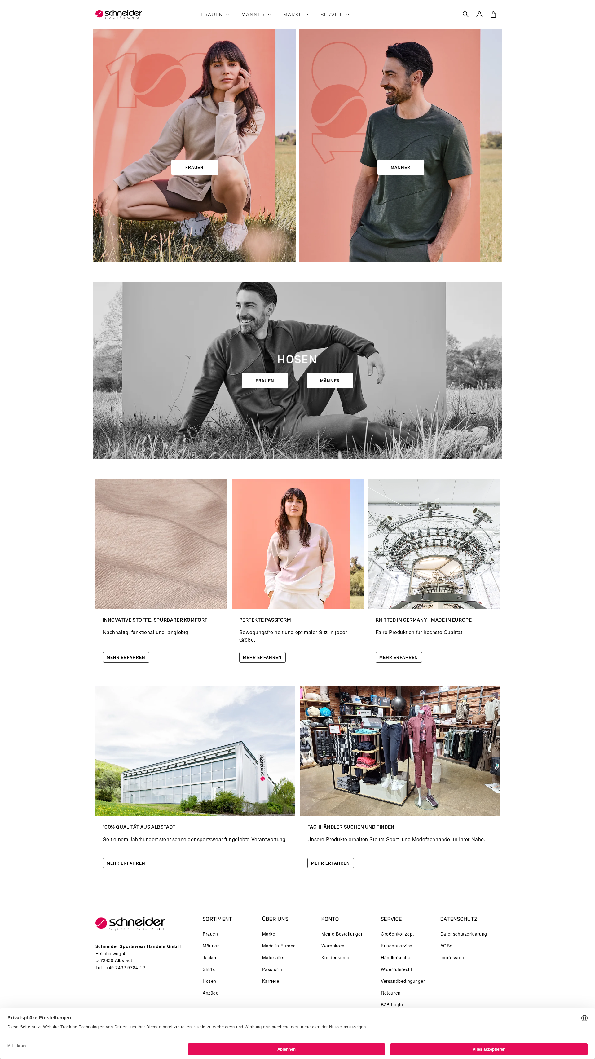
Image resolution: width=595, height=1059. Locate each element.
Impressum (452, 957)
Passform (272, 969)
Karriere (271, 981)
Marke (268, 934)
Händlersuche (395, 957)
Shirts (209, 969)
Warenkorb (332, 945)
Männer (401, 167)
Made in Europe (279, 945)
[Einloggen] (479, 14)
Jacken (210, 957)
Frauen (194, 167)
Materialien (274, 957)
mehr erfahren (126, 657)
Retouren (391, 993)
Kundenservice (396, 945)
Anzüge (211, 993)
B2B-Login (392, 1004)
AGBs (446, 945)
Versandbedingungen (403, 981)
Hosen (209, 981)
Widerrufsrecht (396, 969)
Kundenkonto (335, 957)
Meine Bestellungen (342, 934)
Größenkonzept (397, 934)
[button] (216, 15)
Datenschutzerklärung (463, 934)
